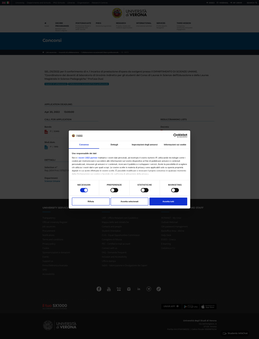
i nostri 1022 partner (87, 158)
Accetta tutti (168, 201)
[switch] (114, 190)
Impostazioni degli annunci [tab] (145, 144)
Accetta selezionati (129, 201)
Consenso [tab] (84, 144)
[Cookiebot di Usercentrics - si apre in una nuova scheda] (175, 136)
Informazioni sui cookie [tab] (175, 144)
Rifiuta (91, 201)
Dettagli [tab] (114, 144)
